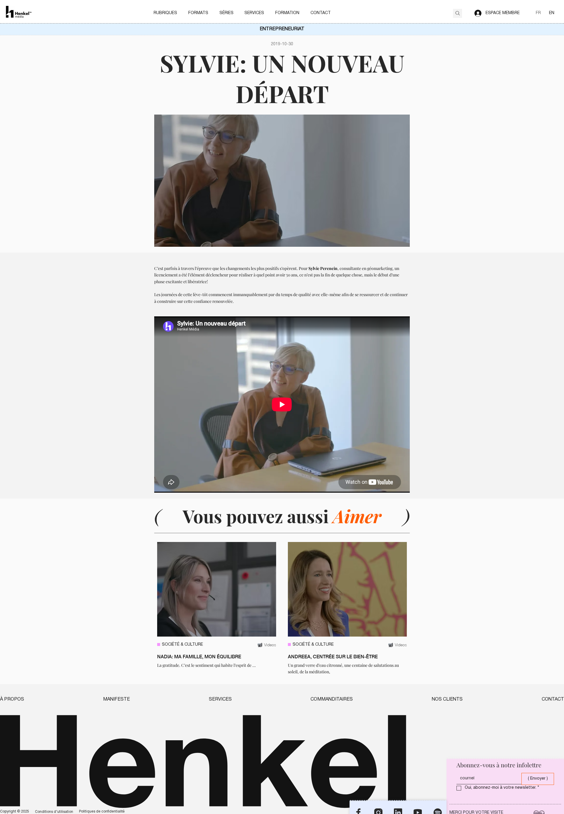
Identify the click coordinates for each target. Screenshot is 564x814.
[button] (165, 13)
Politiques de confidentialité (102, 811)
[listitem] (216, 608)
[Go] (457, 13)
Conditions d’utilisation (54, 811)
